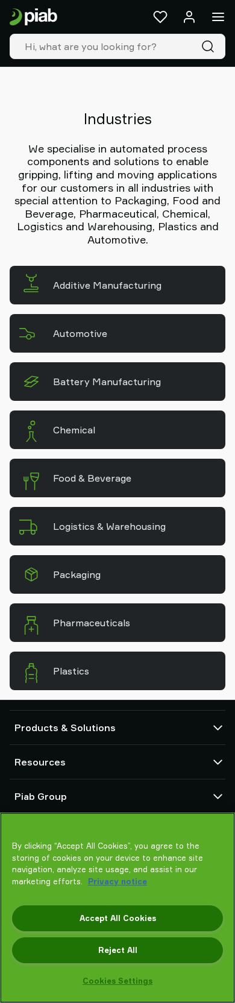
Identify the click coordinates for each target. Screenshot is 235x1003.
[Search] (210, 46)
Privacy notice (117, 881)
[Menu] (218, 16)
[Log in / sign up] (189, 16)
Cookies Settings (117, 981)
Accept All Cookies (118, 918)
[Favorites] (160, 16)
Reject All (117, 950)
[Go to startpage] (33, 17)
